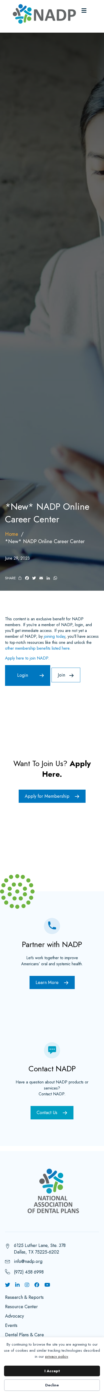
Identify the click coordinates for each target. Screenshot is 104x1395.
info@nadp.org (28, 1261)
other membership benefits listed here (37, 648)
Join (61, 675)
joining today (54, 636)
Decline (52, 1385)
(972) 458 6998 (29, 1272)
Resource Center (21, 1307)
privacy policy (56, 1356)
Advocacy (14, 1316)
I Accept (52, 1371)
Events (11, 1326)
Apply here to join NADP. (27, 658)
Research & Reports (24, 1298)
